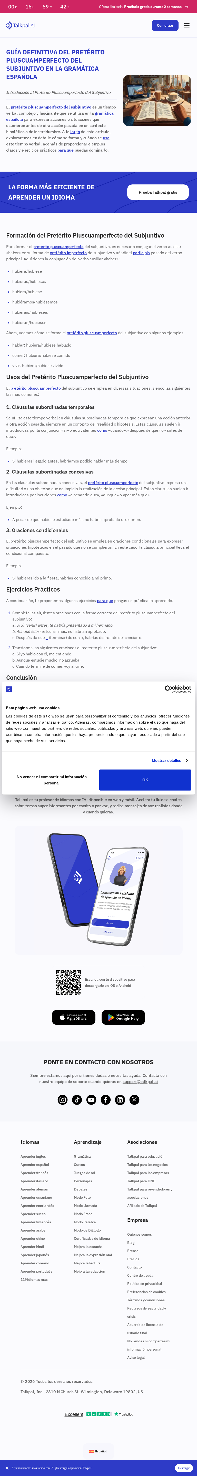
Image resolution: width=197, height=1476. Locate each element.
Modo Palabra (85, 1222)
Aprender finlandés (36, 1222)
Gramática (82, 1156)
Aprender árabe (33, 1230)
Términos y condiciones (145, 1300)
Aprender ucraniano (36, 1197)
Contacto (134, 1267)
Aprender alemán (34, 1189)
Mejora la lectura (87, 1263)
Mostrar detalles (166, 760)
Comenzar (165, 25)
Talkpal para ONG (141, 1181)
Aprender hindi (32, 1246)
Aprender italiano (34, 1181)
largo (75, 131)
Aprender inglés (33, 1156)
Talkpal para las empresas (148, 1172)
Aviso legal (136, 1357)
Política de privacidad (144, 1283)
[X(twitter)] (134, 1100)
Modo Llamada (85, 1205)
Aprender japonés (35, 1255)
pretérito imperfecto (68, 252)
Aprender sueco (33, 1214)
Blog (130, 1242)
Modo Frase (83, 1214)
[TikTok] (77, 1100)
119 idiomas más (34, 1279)
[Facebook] (106, 1100)
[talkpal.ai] (20, 25)
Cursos (79, 1164)
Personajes (83, 1181)
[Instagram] (62, 1100)
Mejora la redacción (89, 1271)
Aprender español (35, 1164)
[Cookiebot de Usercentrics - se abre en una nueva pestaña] (168, 689)
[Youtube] (91, 1100)
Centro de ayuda (140, 1275)
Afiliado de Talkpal (142, 1205)
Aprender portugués (36, 1271)
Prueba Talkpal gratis (158, 192)
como (102, 430)
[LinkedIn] (120, 1100)
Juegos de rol (84, 1172)
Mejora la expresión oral (93, 1255)
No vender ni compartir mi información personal (52, 779)
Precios (133, 1259)
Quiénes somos (139, 1234)
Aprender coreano (35, 1263)
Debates (80, 1189)
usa (106, 137)
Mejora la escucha (88, 1246)
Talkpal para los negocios (147, 1164)
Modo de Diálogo (87, 1230)
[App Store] (73, 1017)
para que (65, 150)
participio (141, 252)
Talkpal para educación (145, 1156)
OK (145, 780)
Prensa (133, 1250)
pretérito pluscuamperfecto (58, 246)
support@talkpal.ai (140, 1081)
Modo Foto (82, 1197)
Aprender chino (33, 1238)
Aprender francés (34, 1172)
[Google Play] (123, 1017)
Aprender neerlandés (37, 1205)
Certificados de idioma (92, 1238)
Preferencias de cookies (146, 1292)
